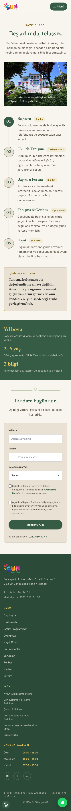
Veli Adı (13, 430)
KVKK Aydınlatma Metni (18, 693)
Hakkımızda (10, 622)
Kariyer (8, 669)
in (27, 776)
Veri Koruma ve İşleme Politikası (17, 701)
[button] (6, 805)
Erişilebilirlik (11, 735)
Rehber (8, 662)
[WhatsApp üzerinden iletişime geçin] (62, 802)
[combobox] (12, 457)
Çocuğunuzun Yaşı (18, 466)
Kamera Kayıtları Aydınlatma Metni (21, 726)
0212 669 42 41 (38, 536)
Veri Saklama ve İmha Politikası (16, 717)
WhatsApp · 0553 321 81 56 (22, 597)
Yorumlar (9, 656)
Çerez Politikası (13, 709)
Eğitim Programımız (15, 629)
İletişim (8, 676)
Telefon (12, 448)
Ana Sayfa (10, 615)
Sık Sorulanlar (12, 649)
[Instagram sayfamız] (7, 776)
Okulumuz (10, 635)
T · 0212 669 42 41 (17, 591)
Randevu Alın (35, 525)
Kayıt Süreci (11, 642)
